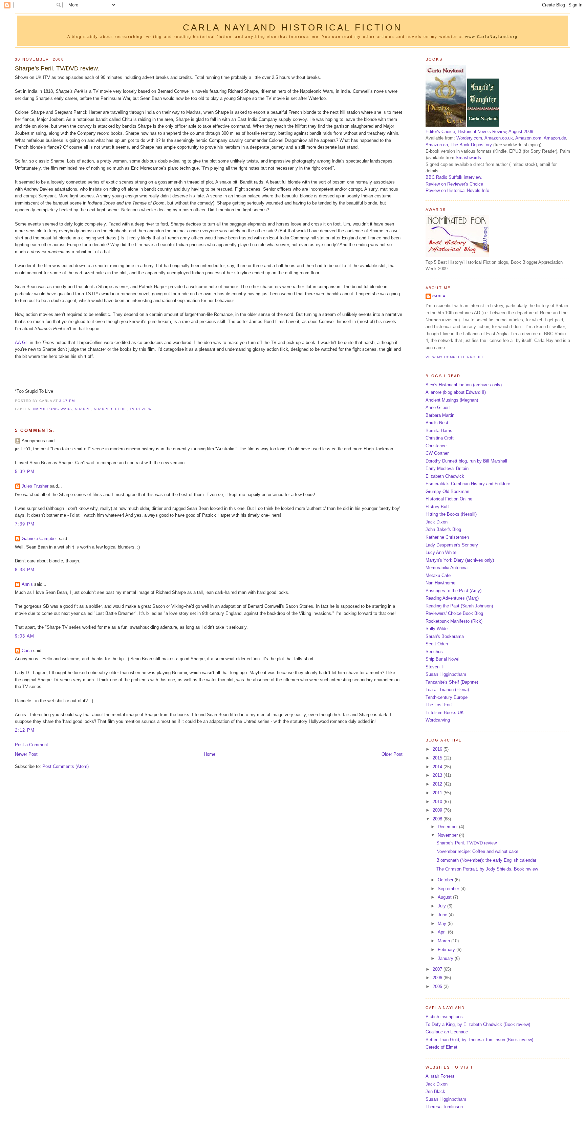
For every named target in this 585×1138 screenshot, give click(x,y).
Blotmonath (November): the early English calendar (486, 860)
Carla (27, 650)
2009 (438, 810)
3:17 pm (67, 401)
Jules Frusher (35, 486)
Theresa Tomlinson (444, 1106)
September (449, 888)
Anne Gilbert (438, 407)
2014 (438, 766)
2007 (438, 969)
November (448, 835)
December (448, 826)
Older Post (392, 754)
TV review (141, 409)
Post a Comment (31, 744)
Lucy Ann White (441, 552)
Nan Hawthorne (440, 582)
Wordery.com (469, 138)
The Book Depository (471, 144)
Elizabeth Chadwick (445, 476)
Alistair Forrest (440, 1076)
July (442, 905)
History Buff (437, 506)
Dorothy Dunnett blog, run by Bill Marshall (466, 461)
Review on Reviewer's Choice (454, 184)
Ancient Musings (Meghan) (452, 400)
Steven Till (436, 666)
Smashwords (468, 157)
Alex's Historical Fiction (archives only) (464, 384)
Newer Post (26, 754)
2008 (438, 818)
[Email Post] (77, 401)
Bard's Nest (437, 422)
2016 (438, 749)
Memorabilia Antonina (447, 567)
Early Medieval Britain (447, 468)
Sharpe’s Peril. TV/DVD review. (57, 68)
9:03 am (24, 636)
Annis (27, 584)
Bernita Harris (439, 430)
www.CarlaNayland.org (491, 37)
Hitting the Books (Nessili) (451, 514)
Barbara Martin (440, 415)
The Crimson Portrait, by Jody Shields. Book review (487, 869)
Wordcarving (438, 720)
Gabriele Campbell (40, 538)
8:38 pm (25, 569)
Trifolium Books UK (445, 712)
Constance (436, 445)
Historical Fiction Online (449, 498)
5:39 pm (25, 471)
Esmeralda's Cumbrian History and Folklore (468, 483)
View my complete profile (455, 357)
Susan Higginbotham (446, 674)
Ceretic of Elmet (441, 1047)
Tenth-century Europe (447, 697)
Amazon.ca (437, 144)
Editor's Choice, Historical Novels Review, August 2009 (479, 131)
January (446, 958)
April (443, 932)
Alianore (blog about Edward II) (456, 392)
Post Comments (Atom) (65, 766)
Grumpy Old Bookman (447, 491)
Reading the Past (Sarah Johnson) (459, 605)
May (443, 923)
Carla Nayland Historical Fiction (293, 27)
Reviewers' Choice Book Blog (454, 613)
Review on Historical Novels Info (457, 190)
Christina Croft (440, 438)
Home (209, 754)
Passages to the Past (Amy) (453, 590)
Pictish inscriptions (444, 1016)
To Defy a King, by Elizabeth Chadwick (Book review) (478, 1024)
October (446, 879)
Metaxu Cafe (438, 575)
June (443, 914)
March (444, 940)
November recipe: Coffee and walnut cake (477, 851)
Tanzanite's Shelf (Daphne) (452, 682)
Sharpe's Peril (110, 409)
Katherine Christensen (447, 537)
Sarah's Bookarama (445, 636)
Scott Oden (437, 643)
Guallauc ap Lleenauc (447, 1031)
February (447, 949)
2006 (438, 977)
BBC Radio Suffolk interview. (454, 177)
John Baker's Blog (443, 529)
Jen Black (435, 1091)
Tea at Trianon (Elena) (447, 689)
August (445, 897)
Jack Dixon (437, 521)
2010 (438, 801)
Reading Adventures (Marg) (452, 598)
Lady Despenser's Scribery (452, 544)
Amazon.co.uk (498, 138)
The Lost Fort (439, 704)
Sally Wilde (437, 628)
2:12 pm (25, 730)
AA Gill (21, 342)
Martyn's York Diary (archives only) (460, 560)
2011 (438, 792)
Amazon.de (555, 138)
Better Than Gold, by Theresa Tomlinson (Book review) (479, 1039)
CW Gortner (437, 453)
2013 (438, 775)
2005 (438, 986)
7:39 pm (25, 524)
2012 (438, 784)
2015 (438, 757)
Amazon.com (528, 138)
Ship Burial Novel (442, 659)
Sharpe (83, 409)
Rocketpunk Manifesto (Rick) (454, 621)
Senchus (434, 651)
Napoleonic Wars (52, 409)
